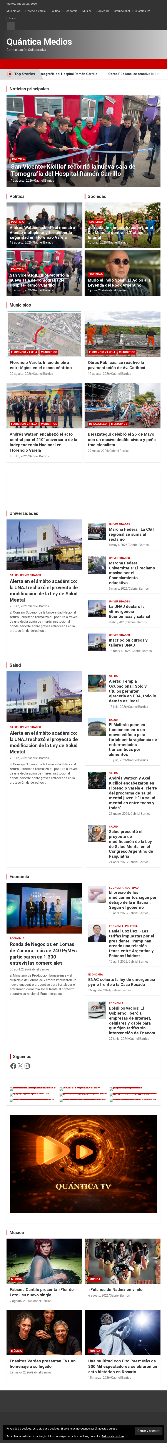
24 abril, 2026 (118, 862)
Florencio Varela (35, 11)
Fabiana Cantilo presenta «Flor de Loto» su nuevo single (42, 1292)
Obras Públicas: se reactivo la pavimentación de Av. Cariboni (116, 365)
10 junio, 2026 (97, 242)
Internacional (122, 11)
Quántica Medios (39, 42)
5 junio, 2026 (96, 290)
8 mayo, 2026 (118, 545)
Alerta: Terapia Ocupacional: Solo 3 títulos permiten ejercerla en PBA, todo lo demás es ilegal (132, 691)
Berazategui (98, 423)
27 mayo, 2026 (98, 451)
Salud (14, 575)
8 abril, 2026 (117, 622)
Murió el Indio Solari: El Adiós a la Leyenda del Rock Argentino (119, 283)
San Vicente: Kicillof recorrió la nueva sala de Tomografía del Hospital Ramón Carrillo (73, 170)
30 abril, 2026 (19, 969)
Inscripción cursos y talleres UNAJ (128, 643)
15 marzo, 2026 (99, 1377)
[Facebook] (13, 1066)
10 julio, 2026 (19, 456)
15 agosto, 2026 (22, 180)
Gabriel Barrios (44, 180)
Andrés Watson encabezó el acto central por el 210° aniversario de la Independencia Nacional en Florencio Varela (43, 442)
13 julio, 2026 (118, 706)
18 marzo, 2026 (119, 651)
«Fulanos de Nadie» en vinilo (115, 1289)
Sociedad (103, 11)
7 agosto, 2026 (20, 1301)
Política (55, 11)
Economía (71, 11)
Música (87, 11)
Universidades (24, 513)
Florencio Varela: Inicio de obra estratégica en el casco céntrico (41, 365)
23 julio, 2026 (19, 606)
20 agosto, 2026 (21, 373)
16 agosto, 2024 (99, 990)
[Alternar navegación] (12, 64)
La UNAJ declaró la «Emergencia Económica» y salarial (129, 611)
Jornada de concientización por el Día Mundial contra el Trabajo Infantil (120, 232)
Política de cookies (113, 1436)
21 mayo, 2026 (119, 813)
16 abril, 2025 (118, 913)
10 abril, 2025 (118, 961)
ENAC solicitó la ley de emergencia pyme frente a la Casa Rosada (121, 982)
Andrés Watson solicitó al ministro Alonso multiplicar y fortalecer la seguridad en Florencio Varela (42, 232)
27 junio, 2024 (118, 1038)
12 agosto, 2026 (99, 373)
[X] (20, 1066)
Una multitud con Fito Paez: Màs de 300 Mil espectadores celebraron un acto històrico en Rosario (122, 1366)
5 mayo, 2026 (118, 588)
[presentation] (151, 89)
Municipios (13, 11)
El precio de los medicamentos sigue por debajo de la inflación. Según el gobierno (133, 900)
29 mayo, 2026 (20, 1372)
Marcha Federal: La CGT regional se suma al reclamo (132, 534)
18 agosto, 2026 (21, 242)
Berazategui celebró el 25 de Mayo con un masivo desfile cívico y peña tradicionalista (122, 439)
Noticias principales (29, 88)
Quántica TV (142, 11)
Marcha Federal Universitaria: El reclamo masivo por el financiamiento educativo (132, 573)
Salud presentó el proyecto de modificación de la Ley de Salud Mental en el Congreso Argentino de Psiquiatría (131, 844)
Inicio (12, 18)
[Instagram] (27, 1066)
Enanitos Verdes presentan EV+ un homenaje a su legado (43, 1363)
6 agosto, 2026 (98, 1295)
